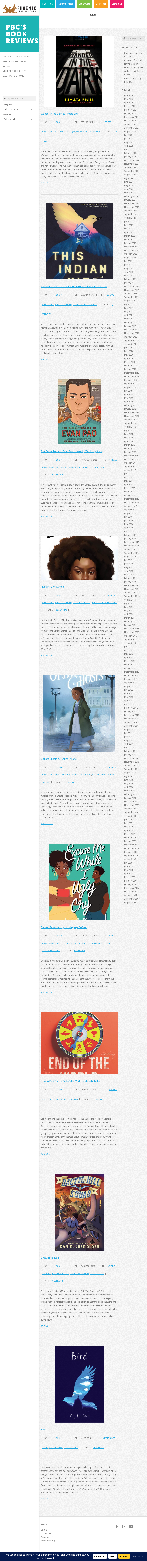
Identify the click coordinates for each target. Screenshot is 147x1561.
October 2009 (130, 808)
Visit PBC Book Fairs (14, 70)
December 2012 (131, 671)
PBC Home (47, 3)
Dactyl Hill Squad (50, 1257)
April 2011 (128, 743)
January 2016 (130, 538)
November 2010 (131, 761)
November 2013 (131, 632)
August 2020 (130, 344)
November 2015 (131, 545)
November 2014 (131, 589)
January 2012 (130, 711)
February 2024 (131, 196)
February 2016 (131, 534)
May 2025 (128, 142)
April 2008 (128, 873)
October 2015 (130, 549)
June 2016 (128, 520)
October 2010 (130, 765)
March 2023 (129, 235)
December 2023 (131, 203)
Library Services (65, 3)
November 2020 (131, 333)
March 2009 (129, 834)
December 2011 (131, 715)
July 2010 (128, 776)
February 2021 (131, 322)
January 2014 (130, 625)
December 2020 (131, 329)
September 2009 (132, 812)
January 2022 (130, 282)
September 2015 (132, 553)
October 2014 (130, 592)
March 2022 (129, 275)
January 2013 (130, 668)
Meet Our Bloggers (14, 61)
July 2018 (128, 430)
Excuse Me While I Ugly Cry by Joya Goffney (64, 927)
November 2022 (131, 250)
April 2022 (128, 271)
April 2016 (128, 527)
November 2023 (131, 207)
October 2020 (130, 336)
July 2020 (128, 347)
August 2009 (130, 816)
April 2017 (128, 484)
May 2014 (128, 610)
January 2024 (130, 199)
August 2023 (130, 217)
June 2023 (128, 225)
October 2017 (130, 462)
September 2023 (132, 214)
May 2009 (128, 826)
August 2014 (130, 599)
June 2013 (128, 650)
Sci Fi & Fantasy (97, 1273)
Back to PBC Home (13, 75)
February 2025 (131, 153)
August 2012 (130, 686)
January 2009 (130, 841)
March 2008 (129, 877)
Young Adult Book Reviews (88, 132)
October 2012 (130, 679)
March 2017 (129, 488)
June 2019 (128, 394)
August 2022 (130, 257)
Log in (44, 1529)
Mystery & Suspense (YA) (65, 132)
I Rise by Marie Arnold (52, 586)
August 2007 (130, 902)
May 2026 (128, 99)
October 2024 (130, 167)
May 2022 (128, 268)
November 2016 (131, 502)
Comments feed (48, 1537)
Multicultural (81, 467)
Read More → (47, 183)
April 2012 (128, 700)
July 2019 (128, 390)
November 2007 (131, 891)
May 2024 (128, 185)
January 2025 (130, 156)
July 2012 (128, 689)
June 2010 (128, 779)
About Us (8, 66)
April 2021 (128, 315)
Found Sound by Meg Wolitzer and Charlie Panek (134, 71)
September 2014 (132, 596)
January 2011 (130, 754)
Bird (43, 1429)
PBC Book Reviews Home (17, 56)
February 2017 (131, 491)
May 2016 (128, 524)
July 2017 (128, 473)
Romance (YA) (98, 943)
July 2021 (128, 304)
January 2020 (130, 369)
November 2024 (131, 163)
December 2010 (131, 758)
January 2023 (130, 243)
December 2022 (131, 246)
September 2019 (132, 383)
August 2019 (130, 387)
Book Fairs (101, 3)
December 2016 (131, 498)
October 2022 (130, 253)
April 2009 (128, 830)
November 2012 (131, 675)
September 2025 (132, 127)
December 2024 (131, 160)
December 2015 (131, 542)
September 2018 (132, 423)
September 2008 (132, 855)
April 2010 (128, 787)
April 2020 (128, 358)
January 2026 (130, 113)
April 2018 (128, 441)
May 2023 (128, 228)
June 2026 (128, 95)
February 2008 (131, 880)
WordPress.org (48, 1540)
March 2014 (129, 617)
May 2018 (128, 437)
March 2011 (129, 747)
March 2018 (129, 444)
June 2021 (128, 308)
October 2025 (130, 124)
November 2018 (131, 416)
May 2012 (128, 697)
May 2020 (128, 354)
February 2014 (131, 621)
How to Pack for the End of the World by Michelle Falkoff (71, 1081)
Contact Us (117, 3)
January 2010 (130, 797)
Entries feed (46, 1533)
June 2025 (128, 138)
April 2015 (128, 571)
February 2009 (131, 837)
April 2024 (128, 189)
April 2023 (128, 232)
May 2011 (128, 740)
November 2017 (131, 459)
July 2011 (128, 733)
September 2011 (132, 725)
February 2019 (131, 405)
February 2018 (131, 448)
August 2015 (130, 556)
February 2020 (131, 365)
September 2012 (132, 682)
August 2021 (130, 300)
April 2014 (128, 614)
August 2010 (130, 772)
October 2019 (130, 380)
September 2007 (132, 898)
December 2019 (131, 372)
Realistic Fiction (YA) (82, 602)
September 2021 (132, 297)
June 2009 (128, 823)
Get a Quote (84, 3)
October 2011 (130, 722)
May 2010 (128, 783)
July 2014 (128, 603)
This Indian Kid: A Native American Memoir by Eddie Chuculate (74, 286)
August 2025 (130, 131)
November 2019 (131, 376)
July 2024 (128, 178)
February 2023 (131, 239)
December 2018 (131, 412)
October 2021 (130, 293)
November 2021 (131, 290)
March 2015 (129, 574)
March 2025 (129, 149)
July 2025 (128, 135)
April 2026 (128, 102)
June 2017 (128, 477)
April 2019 (128, 401)
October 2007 (130, 895)
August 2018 (130, 426)
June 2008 (128, 866)
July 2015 (128, 560)
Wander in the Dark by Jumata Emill (60, 113)
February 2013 (131, 664)
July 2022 (128, 261)
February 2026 (131, 109)
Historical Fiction (63, 775)
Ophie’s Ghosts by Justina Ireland (59, 758)
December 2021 (131, 286)
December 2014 (131, 585)
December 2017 (131, 455)
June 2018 (128, 434)
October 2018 (130, 419)
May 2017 (128, 480)
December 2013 (131, 628)
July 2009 (128, 819)
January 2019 (130, 408)
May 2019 (128, 398)
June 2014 (128, 607)
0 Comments (57, 475)
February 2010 (131, 794)
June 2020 (128, 351)
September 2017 (132, 466)
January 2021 (130, 326)
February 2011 (131, 751)
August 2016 (130, 513)
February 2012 (131, 707)
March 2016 (129, 531)
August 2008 (130, 859)
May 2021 (128, 311)
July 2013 (128, 646)
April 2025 (128, 145)
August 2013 (130, 643)
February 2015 (131, 578)
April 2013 (128, 657)
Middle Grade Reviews (64, 467)
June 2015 (128, 563)
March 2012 (129, 704)
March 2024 (129, 192)
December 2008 (131, 844)
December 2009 (131, 801)
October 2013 (130, 635)
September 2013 (132, 639)
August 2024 (130, 174)
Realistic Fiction (96, 467)
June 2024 (128, 181)
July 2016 (128, 516)
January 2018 (130, 452)
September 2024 (132, 171)
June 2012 (128, 693)
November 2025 (131, 120)
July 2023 (128, 221)
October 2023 (130, 210)
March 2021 (129, 318)
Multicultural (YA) (63, 304)
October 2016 (130, 506)
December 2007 (131, 888)
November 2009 (131, 805)
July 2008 (128, 862)
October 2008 (130, 852)
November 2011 (131, 718)
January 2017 (130, 495)
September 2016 (132, 509)
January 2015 (130, 581)
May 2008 (128, 870)
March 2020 (129, 362)
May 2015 (128, 567)
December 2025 (131, 117)
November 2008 (131, 848)
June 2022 (128, 264)
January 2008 (130, 884)
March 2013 (129, 661)
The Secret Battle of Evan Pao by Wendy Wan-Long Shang (72, 451)
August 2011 (130, 729)
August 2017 (130, 470)
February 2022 (131, 279)
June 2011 (128, 736)
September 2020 (132, 340)
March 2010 (129, 790)
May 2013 (128, 653)
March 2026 (129, 106)
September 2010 (132, 769)
